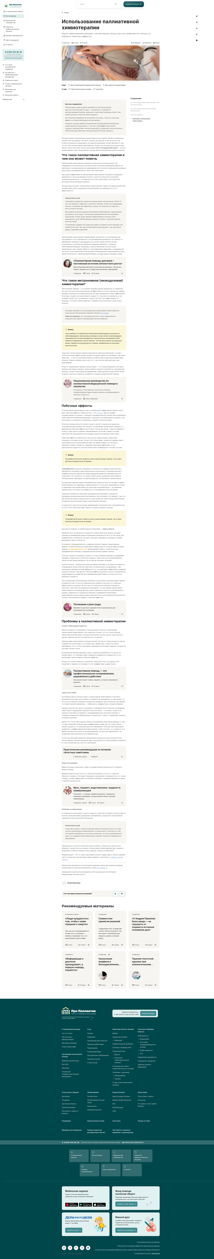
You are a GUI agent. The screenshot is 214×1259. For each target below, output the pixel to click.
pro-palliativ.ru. (102, 868)
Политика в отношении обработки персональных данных (138, 1246)
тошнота (100, 413)
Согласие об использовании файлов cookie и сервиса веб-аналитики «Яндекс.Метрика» (127, 1250)
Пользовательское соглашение (148, 1242)
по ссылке (105, 313)
